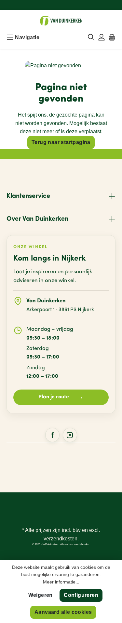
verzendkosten (60, 538)
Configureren (81, 595)
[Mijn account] (101, 37)
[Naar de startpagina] (61, 20)
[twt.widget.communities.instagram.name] (70, 435)
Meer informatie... (61, 581)
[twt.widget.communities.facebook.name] (52, 435)
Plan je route (61, 397)
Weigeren (40, 595)
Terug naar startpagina (61, 142)
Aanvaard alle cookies (63, 612)
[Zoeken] (91, 37)
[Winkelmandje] (112, 37)
